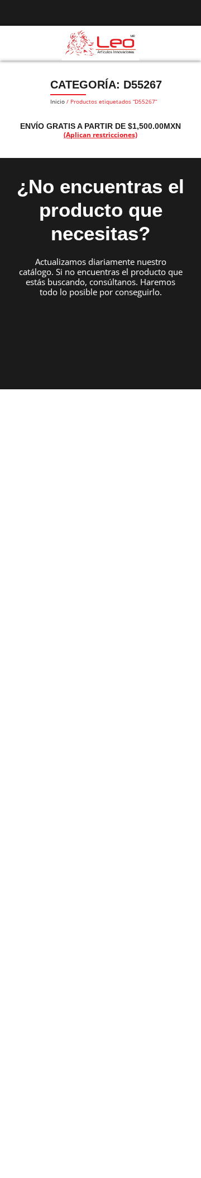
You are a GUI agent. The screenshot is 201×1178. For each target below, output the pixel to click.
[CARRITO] (186, 42)
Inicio (57, 101)
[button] (13, 43)
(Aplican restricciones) (100, 134)
